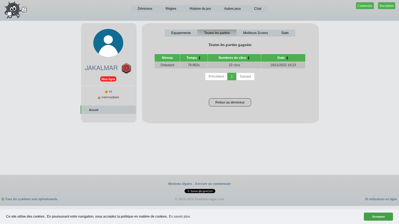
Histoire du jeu (200, 8)
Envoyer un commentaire (213, 183)
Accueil (93, 110)
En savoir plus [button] (179, 216)
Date (281, 58)
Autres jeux (232, 8)
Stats (285, 33)
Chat (257, 8)
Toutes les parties (217, 33)
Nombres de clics (233, 58)
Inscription (387, 5)
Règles (171, 8)
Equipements (181, 33)
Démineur (145, 8)
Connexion (365, 5)
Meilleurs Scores (255, 33)
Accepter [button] (378, 216)
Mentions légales (180, 183)
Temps (192, 58)
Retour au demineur (230, 102)
